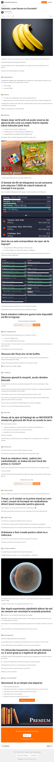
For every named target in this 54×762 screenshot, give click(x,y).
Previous (6, 746)
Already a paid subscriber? (27, 739)
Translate (4, 5)
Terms (30, 752)
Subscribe (44, 2)
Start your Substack (23, 755)
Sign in (50, 2)
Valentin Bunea (7, 11)
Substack (20, 759)
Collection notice (37, 752)
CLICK (19, 366)
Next (48, 746)
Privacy (26, 752)
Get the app (34, 755)
